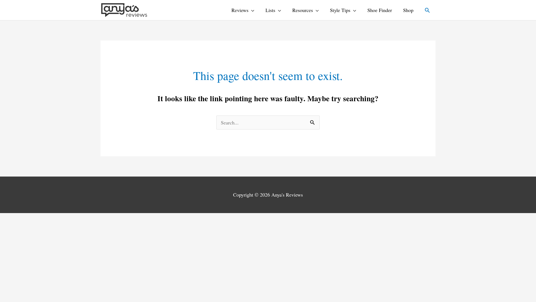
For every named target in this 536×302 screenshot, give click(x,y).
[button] (427, 10)
